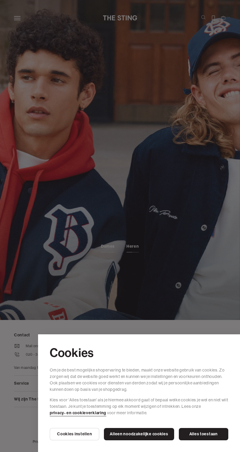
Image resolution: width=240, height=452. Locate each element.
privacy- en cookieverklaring (78, 412)
